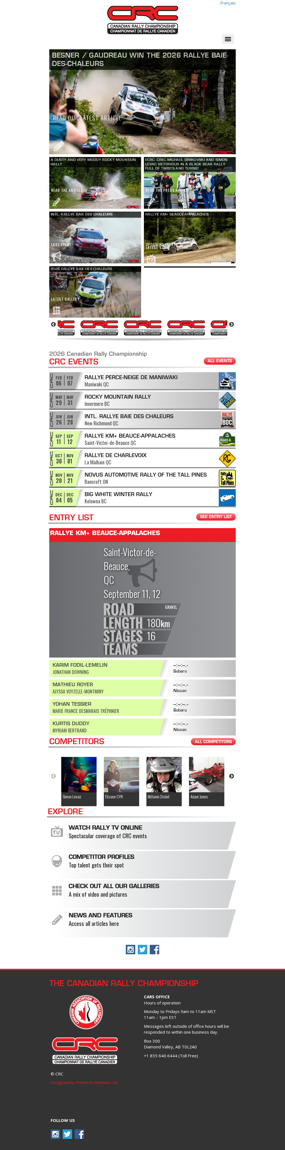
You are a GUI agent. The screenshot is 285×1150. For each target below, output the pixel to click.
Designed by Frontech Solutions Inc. (85, 1082)
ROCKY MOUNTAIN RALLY (118, 397)
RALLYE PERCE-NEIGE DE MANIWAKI (131, 377)
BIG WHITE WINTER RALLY (118, 494)
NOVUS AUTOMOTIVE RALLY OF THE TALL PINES (146, 475)
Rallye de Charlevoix (115, 455)
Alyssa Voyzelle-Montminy (78, 691)
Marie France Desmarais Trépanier (86, 710)
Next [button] (231, 324)
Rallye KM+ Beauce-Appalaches (130, 436)
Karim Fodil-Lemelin (80, 665)
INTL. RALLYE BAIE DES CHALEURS (129, 416)
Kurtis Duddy (71, 724)
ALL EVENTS (220, 361)
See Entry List (216, 517)
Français (228, 3)
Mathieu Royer (73, 685)
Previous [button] (53, 324)
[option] (99, 327)
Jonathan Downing (71, 671)
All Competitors (213, 742)
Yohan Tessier (72, 704)
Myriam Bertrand (70, 730)
